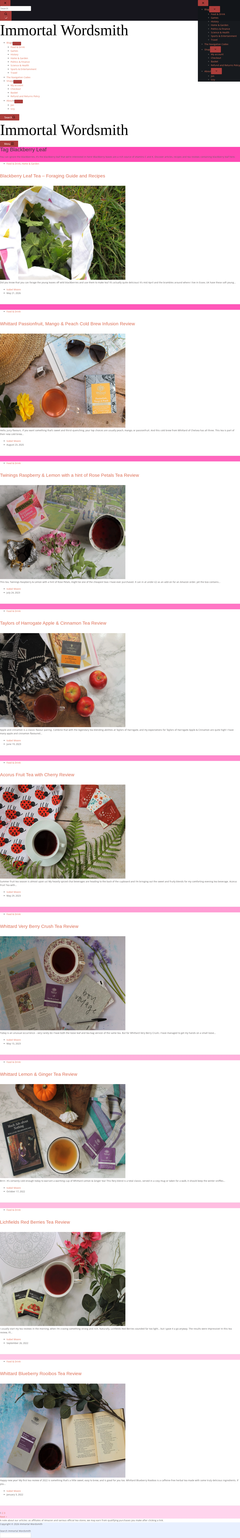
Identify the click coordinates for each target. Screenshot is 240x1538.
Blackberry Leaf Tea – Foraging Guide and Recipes (52, 176)
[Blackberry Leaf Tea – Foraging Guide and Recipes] (62, 278)
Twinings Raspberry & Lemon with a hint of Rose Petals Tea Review (69, 475)
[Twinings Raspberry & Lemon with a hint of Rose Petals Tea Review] (62, 578)
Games (14, 50)
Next (3, 1516)
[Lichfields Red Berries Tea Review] (62, 1325)
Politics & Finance (20, 61)
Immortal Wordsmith (64, 30)
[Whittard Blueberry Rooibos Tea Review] (62, 1476)
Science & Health (20, 65)
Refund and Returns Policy (25, 96)
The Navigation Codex (18, 77)
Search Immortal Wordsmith (15, 1530)
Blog (9, 42)
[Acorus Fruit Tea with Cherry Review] (62, 877)
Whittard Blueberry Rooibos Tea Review (40, 1373)
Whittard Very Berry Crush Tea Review (39, 926)
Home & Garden (19, 58)
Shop (9, 80)
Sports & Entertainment (23, 69)
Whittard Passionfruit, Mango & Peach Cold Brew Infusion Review (67, 324)
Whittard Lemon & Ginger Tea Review (38, 1074)
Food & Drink (18, 47)
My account (17, 85)
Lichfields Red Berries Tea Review (35, 1222)
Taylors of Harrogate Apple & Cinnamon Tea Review (53, 623)
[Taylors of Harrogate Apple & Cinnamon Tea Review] (62, 726)
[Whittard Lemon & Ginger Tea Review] (62, 1177)
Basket (14, 92)
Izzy (13, 108)
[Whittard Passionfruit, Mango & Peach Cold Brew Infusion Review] (62, 426)
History (14, 54)
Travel (14, 72)
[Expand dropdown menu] (17, 43)
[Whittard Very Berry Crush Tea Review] (62, 1029)
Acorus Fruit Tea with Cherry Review (37, 775)
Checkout (16, 88)
